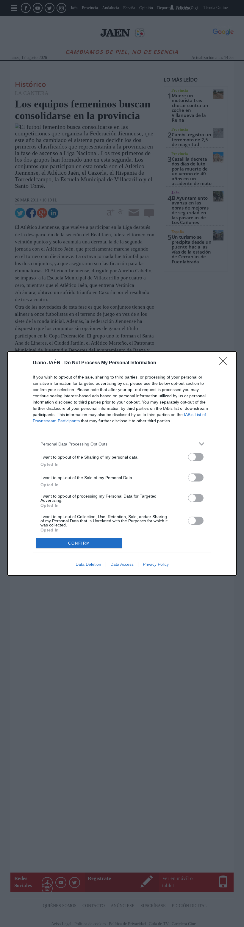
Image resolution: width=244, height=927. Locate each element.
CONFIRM (79, 543)
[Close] (225, 363)
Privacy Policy (156, 564)
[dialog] (122, 463)
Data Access (122, 564)
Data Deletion (88, 564)
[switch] (196, 457)
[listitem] (122, 444)
